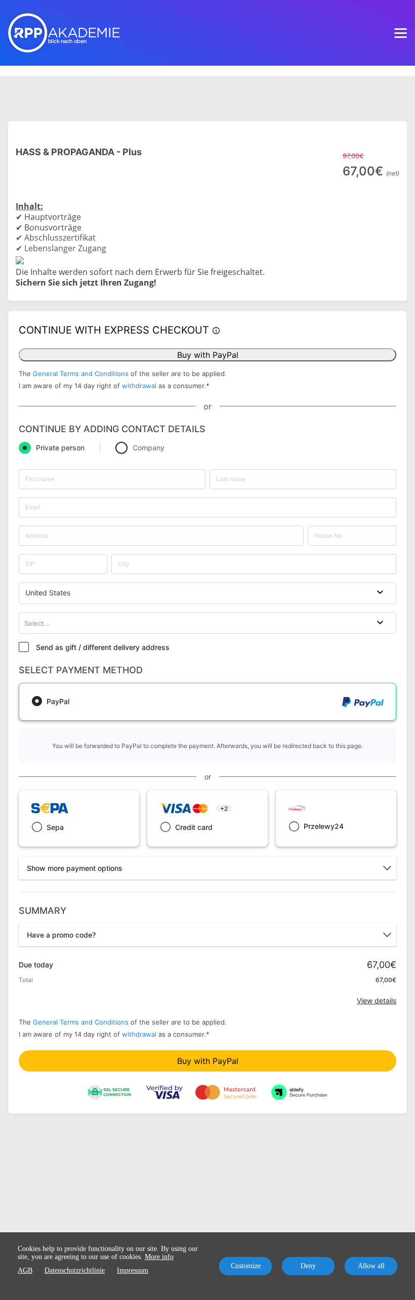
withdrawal (139, 386)
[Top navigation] (400, 32)
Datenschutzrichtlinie (75, 1270)
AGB (25, 1270)
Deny (308, 1266)
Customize (246, 1266)
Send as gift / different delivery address (103, 647)
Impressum (132, 1270)
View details (376, 1000)
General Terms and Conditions (81, 373)
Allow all (371, 1266)
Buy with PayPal (207, 355)
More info (159, 1257)
